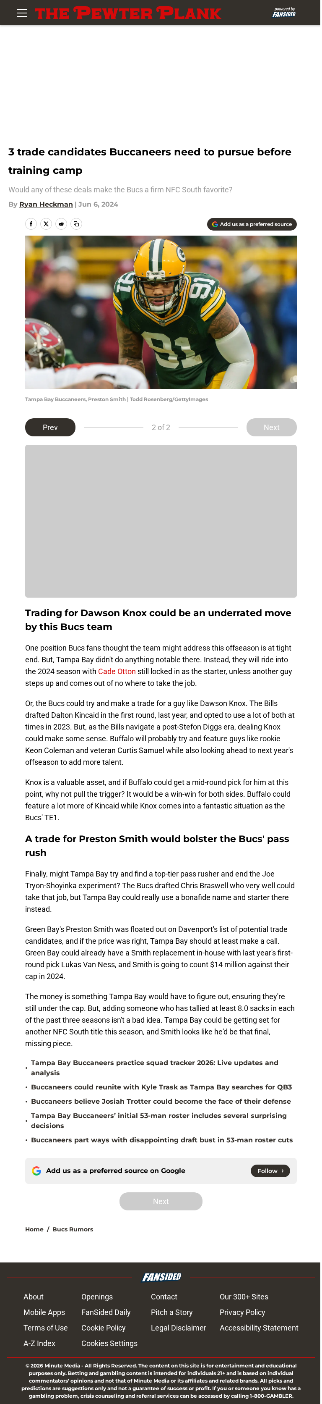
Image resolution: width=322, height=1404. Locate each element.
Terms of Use (45, 1327)
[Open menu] (22, 13)
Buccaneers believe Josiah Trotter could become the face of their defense (161, 1101)
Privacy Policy (242, 1312)
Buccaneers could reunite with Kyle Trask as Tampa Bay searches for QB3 (161, 1087)
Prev (50, 427)
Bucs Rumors (72, 1229)
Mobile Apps (44, 1312)
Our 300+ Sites (244, 1296)
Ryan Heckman (46, 204)
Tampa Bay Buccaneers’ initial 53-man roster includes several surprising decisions (159, 1121)
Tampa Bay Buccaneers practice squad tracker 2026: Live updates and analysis (154, 1068)
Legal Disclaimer (178, 1327)
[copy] (76, 224)
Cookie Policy (103, 1327)
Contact (164, 1296)
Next (272, 427)
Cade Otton (117, 671)
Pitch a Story (172, 1312)
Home (34, 1229)
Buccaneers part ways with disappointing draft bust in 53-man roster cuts (162, 1140)
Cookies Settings (109, 1343)
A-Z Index (39, 1343)
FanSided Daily (106, 1312)
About (33, 1296)
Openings (97, 1296)
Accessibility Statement (259, 1327)
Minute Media (62, 1365)
